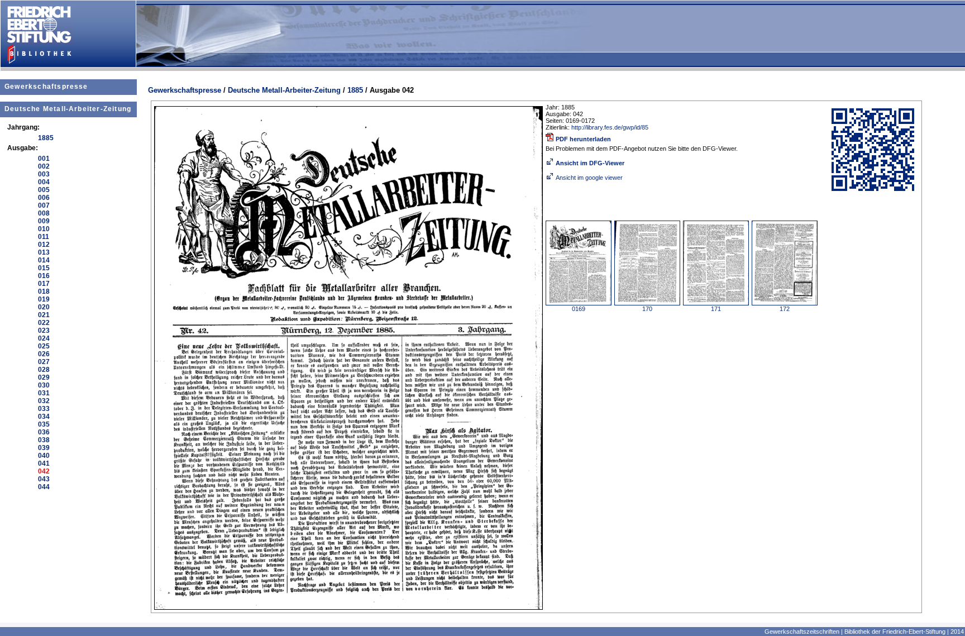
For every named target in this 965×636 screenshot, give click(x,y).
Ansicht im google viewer (589, 177)
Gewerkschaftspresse (46, 86)
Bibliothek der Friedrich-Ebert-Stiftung (894, 631)
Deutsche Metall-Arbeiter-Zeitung (67, 109)
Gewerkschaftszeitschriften (802, 631)
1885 (355, 90)
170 (647, 308)
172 (785, 308)
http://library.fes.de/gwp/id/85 (609, 127)
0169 (578, 308)
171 (716, 308)
